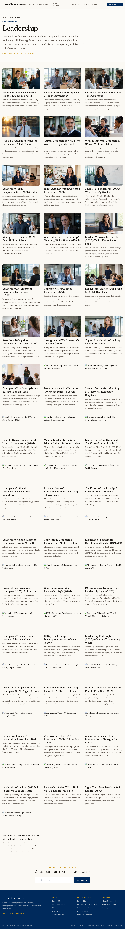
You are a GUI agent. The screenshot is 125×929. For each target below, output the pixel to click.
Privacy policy (107, 908)
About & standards (109, 901)
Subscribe (82, 880)
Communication (58, 905)
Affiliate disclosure (109, 905)
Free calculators (83, 911)
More (94, 4)
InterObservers (12, 4)
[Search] (103, 4)
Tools (86, 4)
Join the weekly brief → (15, 913)
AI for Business (57, 4)
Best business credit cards (87, 905)
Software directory (84, 908)
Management (43, 4)
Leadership (28, 4)
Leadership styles (84, 901)
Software (75, 4)
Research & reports (84, 915)
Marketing (56, 911)
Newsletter (115, 4)
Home (5, 17)
